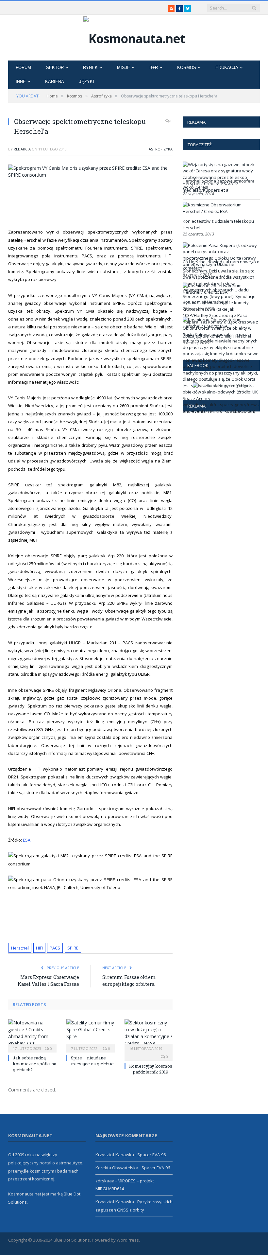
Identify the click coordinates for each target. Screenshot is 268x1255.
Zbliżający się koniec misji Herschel (217, 336)
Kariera (54, 81)
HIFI (39, 948)
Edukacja (226, 67)
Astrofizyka (161, 149)
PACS (55, 948)
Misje (123, 67)
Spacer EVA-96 (151, 1155)
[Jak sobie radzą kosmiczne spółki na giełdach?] (32, 1035)
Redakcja (22, 149)
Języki (86, 81)
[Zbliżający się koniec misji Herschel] (220, 326)
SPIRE (72, 948)
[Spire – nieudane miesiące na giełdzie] (90, 1035)
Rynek (90, 67)
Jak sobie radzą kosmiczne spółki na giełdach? (34, 1063)
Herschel (20, 948)
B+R (153, 67)
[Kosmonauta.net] (134, 36)
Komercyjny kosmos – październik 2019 (150, 1069)
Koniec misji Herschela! (205, 302)
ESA (26, 840)
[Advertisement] (130, 201)
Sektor (55, 67)
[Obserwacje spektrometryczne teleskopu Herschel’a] (90, 171)
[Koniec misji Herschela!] (220, 292)
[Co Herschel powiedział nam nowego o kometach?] (221, 411)
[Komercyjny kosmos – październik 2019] (149, 1035)
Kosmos (186, 67)
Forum (23, 67)
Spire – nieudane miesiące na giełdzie (92, 1061)
